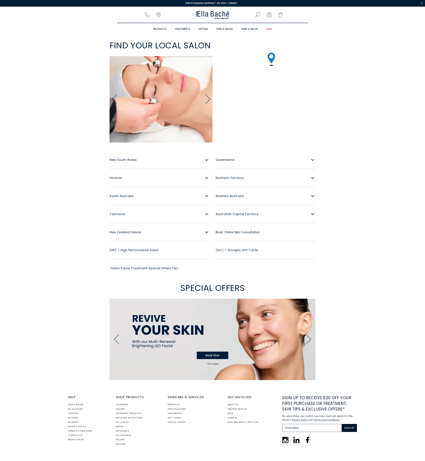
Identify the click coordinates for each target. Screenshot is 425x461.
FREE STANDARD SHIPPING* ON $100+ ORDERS (211, 3)
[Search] (259, 15)
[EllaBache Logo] (212, 15)
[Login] (270, 15)
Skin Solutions (177, 409)
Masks (120, 426)
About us (233, 404)
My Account (75, 409)
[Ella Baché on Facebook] (307, 440)
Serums (120, 409)
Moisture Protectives (129, 417)
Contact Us (75, 435)
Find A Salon (224, 29)
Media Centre (76, 439)
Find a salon (75, 404)
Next (208, 99)
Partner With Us (237, 409)
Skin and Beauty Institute (243, 422)
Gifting (203, 29)
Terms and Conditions (326, 419)
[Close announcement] (421, 3)
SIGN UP (349, 427)
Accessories (123, 435)
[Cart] (282, 15)
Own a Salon (249, 29)
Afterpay (73, 422)
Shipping (73, 413)
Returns (73, 417)
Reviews (121, 444)
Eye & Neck (122, 422)
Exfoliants (122, 431)
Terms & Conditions (80, 431)
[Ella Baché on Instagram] (285, 440)
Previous (114, 99)
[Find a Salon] (160, 15)
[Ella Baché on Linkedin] (296, 440)
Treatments (182, 29)
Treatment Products (128, 413)
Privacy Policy (77, 426)
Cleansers (122, 404)
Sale (269, 29)
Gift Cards (174, 417)
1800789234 (148, 15)
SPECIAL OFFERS (177, 422)
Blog (230, 413)
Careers (233, 417)
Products (160, 29)
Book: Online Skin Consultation (238, 232)
